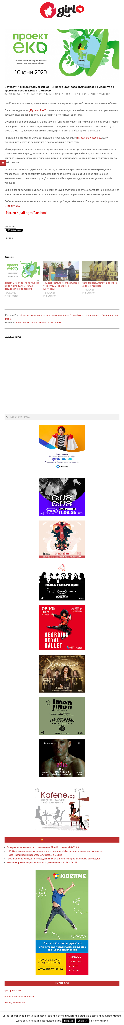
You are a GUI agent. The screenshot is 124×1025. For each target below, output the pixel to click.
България (54, 94)
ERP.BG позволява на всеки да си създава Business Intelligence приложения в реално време (55, 851)
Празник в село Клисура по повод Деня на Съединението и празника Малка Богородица (53, 858)
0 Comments (103, 94)
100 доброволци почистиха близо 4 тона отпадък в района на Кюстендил (61, 286)
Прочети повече (98, 1020)
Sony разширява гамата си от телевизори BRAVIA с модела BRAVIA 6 (43, 847)
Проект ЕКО (80, 94)
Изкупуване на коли (15, 1002)
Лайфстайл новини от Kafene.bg (63, 840)
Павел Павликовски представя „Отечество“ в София (34, 855)
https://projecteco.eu (89, 137)
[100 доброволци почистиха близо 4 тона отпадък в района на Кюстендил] (61, 271)
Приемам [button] (68, 1021)
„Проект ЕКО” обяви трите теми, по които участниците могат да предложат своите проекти (22, 286)
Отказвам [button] (82, 1021)
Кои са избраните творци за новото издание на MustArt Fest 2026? (42, 862)
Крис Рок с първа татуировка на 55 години (38, 322)
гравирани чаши (13, 990)
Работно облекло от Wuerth (19, 996)
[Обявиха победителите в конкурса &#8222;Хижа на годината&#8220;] (100, 271)
